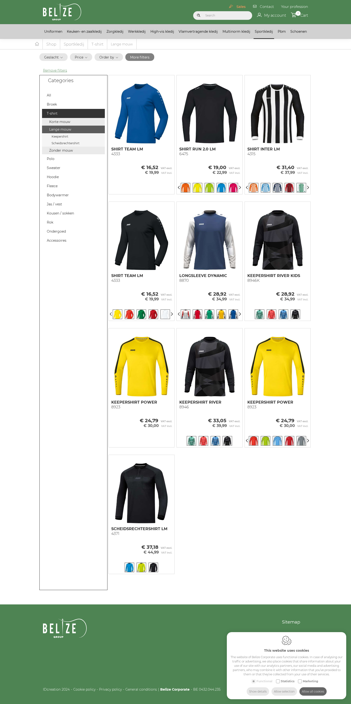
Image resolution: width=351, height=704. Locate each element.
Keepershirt (60, 136)
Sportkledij (264, 31)
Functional (264, 681)
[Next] (240, 188)
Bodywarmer (58, 195)
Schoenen (298, 31)
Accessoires (56, 240)
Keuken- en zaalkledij (84, 31)
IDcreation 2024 (56, 689)
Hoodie (53, 177)
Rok (50, 222)
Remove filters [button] (55, 70)
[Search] (198, 15)
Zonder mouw (61, 150)
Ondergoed (56, 231)
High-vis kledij (162, 31)
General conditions (141, 689)
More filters (139, 57)
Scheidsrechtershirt (66, 143)
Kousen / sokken (60, 213)
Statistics (287, 681)
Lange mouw (60, 129)
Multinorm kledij (236, 31)
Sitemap (291, 622)
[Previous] (179, 188)
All (49, 95)
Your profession (294, 6)
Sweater (53, 168)
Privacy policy (110, 689)
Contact (267, 6)
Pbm (282, 31)
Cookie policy (84, 689)
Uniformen (53, 31)
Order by (106, 57)
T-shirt (97, 44)
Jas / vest (54, 204)
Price (79, 57)
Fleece (52, 186)
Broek (52, 104)
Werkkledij (137, 31)
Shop (51, 44)
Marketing (310, 681)
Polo (50, 159)
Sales (241, 6)
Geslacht (51, 57)
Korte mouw (59, 122)
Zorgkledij (114, 31)
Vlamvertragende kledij (198, 31)
